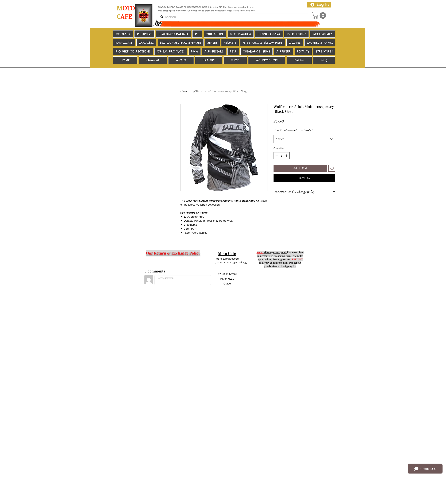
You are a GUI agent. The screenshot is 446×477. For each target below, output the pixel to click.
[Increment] (286, 155)
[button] (320, 15)
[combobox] (304, 139)
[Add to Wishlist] (332, 168)
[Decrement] (276, 155)
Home (183, 91)
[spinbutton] (281, 155)
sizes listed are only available (293, 130)
